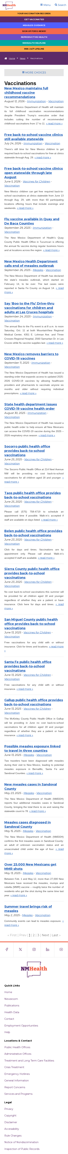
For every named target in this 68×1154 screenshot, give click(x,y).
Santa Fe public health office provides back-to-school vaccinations (27, 666)
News (22, 58)
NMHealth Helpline (34, 43)
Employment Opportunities (21, 1025)
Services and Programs (18, 1093)
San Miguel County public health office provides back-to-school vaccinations (31, 624)
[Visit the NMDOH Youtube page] (61, 949)
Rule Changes (12, 1135)
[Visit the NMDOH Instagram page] (34, 949)
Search (61, 5)
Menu (47, 5)
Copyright (10, 1115)
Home (12, 58)
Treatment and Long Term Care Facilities (29, 1060)
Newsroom (11, 999)
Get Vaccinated (34, 19)
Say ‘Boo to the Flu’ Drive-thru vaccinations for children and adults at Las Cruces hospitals (29, 308)
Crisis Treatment (14, 1067)
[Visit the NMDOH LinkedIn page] (47, 949)
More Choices (35, 72)
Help (7, 1032)
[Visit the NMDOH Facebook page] (7, 949)
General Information (16, 1080)
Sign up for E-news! (34, 31)
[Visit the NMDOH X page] (20, 949)
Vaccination (56, 101)
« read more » (54, 123)
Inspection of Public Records (21, 1149)
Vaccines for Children (36, 181)
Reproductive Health (34, 37)
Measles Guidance (34, 25)
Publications (11, 1005)
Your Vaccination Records (34, 13)
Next (45, 935)
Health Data (11, 1012)
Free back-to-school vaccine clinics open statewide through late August (33, 173)
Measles (38, 270)
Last (55, 935)
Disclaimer (10, 1122)
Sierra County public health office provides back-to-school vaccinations (32, 573)
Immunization (36, 101)
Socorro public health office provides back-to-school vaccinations (27, 451)
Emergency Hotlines (17, 1074)
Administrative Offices (17, 1053)
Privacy (8, 1109)
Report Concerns (14, 1087)
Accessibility (11, 1128)
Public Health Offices (17, 1047)
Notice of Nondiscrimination (21, 1142)
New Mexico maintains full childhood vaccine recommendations (26, 92)
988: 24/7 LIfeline (34, 49)
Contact (9, 1018)
